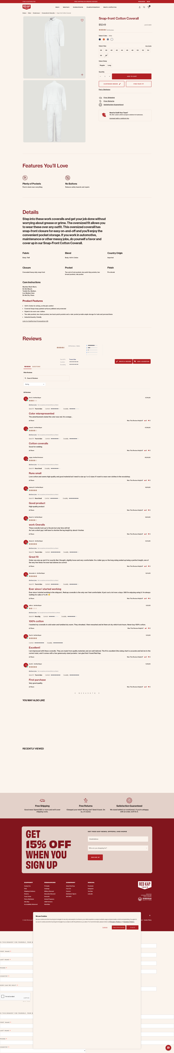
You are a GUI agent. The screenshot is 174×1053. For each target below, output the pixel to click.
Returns (26, 894)
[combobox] (35, 384)
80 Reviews (110, 30)
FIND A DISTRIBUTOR (29, 1)
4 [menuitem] (85, 693)
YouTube (90, 891)
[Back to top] (150, 914)
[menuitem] (57, 7)
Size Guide (148, 46)
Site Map (26, 901)
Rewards (46, 896)
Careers (68, 891)
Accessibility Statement (31, 904)
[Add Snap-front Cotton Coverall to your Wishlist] (82, 20)
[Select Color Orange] (104, 39)
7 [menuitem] (92, 693)
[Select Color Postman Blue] (108, 39)
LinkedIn (90, 894)
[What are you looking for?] (144, 7)
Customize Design (111, 84)
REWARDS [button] (141, 1)
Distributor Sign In (71, 894)
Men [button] (57, 7)
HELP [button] (148, 1)
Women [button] (66, 7)
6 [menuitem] (90, 693)
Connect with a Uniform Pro (119, 118)
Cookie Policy (147, 920)
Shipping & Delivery (29, 891)
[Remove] (100, 76)
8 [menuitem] (94, 693)
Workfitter (47, 904)
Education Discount (49, 894)
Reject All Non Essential (118, 927)
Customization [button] (93, 7)
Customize (104, 927)
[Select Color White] (112, 39)
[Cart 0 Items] (148, 7)
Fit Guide (46, 886)
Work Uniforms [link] (109, 7)
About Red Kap (70, 886)
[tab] (123, 361)
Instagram (91, 888)
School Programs (49, 899)
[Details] (82, 74)
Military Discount (49, 891)
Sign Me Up (95, 857)
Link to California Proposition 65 (35, 321)
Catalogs (46, 888)
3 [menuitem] (83, 693)
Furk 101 (68, 888)
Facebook (90, 886)
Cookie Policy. (129, 922)
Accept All (132, 927)
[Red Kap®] (27, 7)
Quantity (101, 72)
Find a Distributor (104, 90)
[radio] (92, 345)
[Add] (110, 76)
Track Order (27, 896)
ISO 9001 (68, 896)
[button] (139, 7)
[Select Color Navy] (100, 39)
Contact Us (27, 886)
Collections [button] (78, 7)
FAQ (25, 888)
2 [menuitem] (81, 693)
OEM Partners (48, 901)
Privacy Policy (115, 922)
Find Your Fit (139, 84)
